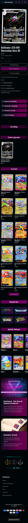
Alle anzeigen (14, 294)
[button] (2, 2)
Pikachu (3, 350)
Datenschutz (5, 486)
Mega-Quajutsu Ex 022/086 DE (20, 264)
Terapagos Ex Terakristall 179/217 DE (6, 240)
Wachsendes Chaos (21, 314)
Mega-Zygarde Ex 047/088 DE (6, 216)
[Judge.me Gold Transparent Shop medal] (7, 462)
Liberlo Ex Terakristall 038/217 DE (5, 193)
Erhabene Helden (21, 323)
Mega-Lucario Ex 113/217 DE (7, 287)
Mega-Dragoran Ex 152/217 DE (6, 264)
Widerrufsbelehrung (7, 495)
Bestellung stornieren (14, 519)
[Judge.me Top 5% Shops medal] (20, 462)
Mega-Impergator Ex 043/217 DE (21, 288)
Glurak (15, 350)
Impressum (5, 492)
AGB (4, 489)
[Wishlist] (22, 2)
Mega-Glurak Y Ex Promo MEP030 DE (20, 240)
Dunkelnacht (7, 314)
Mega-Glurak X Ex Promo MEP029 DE (20, 193)
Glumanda (16, 372)
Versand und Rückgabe (8, 483)
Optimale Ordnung (7, 323)
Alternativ (9, 85)
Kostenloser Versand (8, 55)
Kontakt (4, 480)
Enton (2, 372)
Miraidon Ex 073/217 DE (20, 216)
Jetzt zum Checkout (14, 68)
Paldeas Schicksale (7, 82)
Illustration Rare (10, 88)
